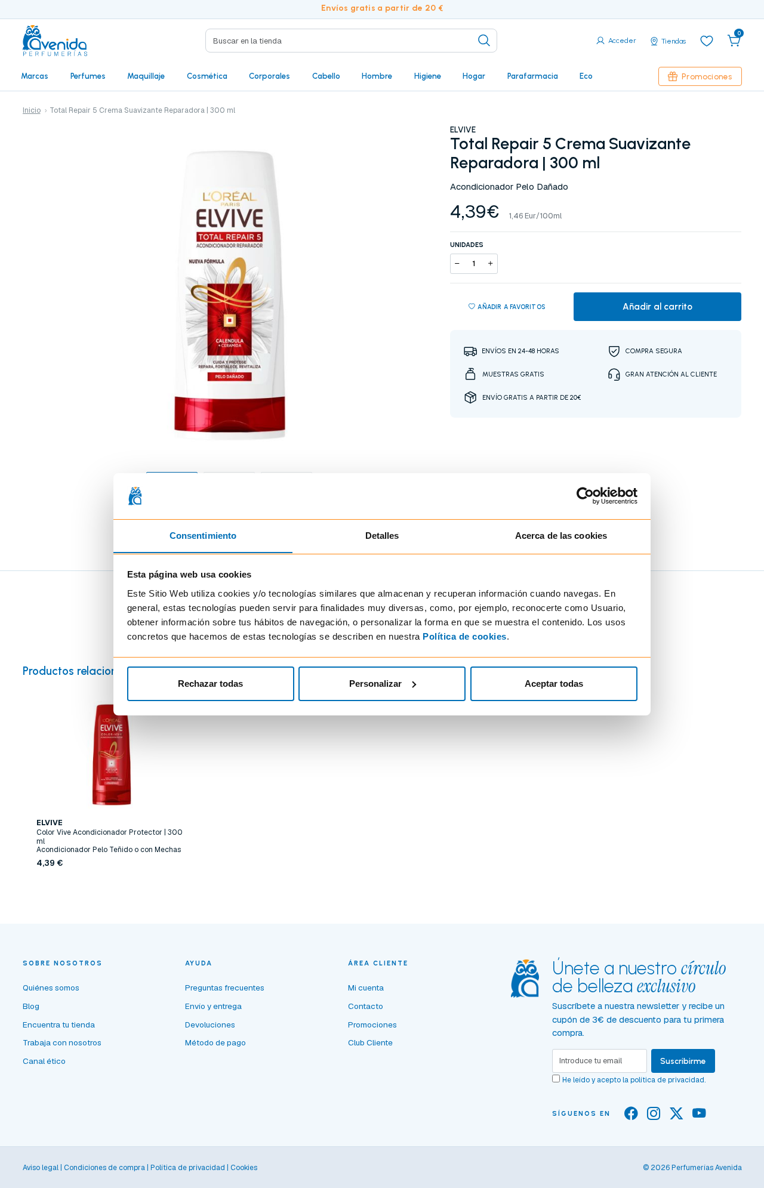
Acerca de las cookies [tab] (561, 535)
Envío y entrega (213, 1006)
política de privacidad (667, 1080)
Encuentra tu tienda (59, 1024)
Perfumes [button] (88, 76)
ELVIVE (463, 129)
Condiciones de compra (104, 1167)
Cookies (243, 1167)
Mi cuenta (366, 987)
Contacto (365, 1006)
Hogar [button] (474, 76)
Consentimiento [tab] (203, 535)
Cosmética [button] (207, 76)
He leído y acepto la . (634, 1080)
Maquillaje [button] (146, 76)
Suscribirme (683, 1061)
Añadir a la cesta (111, 888)
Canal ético (44, 1061)
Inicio (32, 110)
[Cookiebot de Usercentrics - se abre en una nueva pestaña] (585, 496)
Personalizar (375, 683)
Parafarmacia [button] (532, 76)
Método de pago (215, 1042)
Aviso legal (40, 1167)
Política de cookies (465, 636)
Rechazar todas (210, 683)
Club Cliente (370, 1042)
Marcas (34, 76)
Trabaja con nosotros (62, 1042)
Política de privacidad (187, 1167)
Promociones (707, 76)
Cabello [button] (326, 76)
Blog (31, 1006)
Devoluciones (210, 1024)
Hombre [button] (377, 76)
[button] (734, 40)
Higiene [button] (427, 76)
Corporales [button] (269, 76)
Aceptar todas (554, 683)
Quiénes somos (51, 987)
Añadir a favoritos (512, 307)
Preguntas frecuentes (224, 987)
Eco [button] (586, 76)
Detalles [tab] (382, 535)
